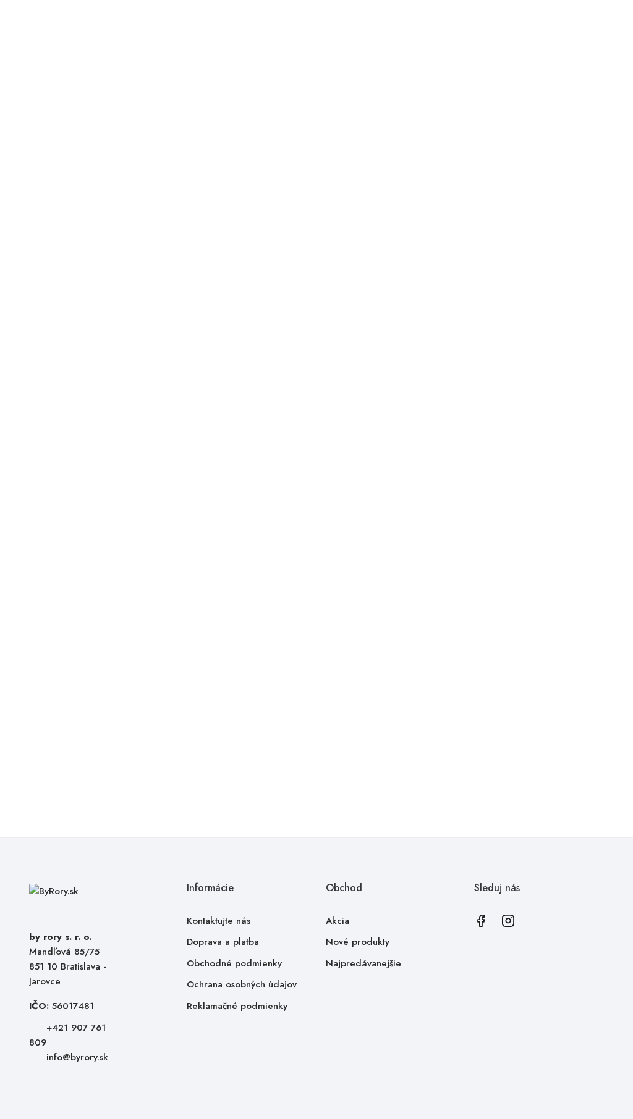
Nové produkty (357, 942)
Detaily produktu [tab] (345, 484)
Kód (344, 180)
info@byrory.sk (77, 1057)
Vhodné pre (360, 210)
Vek (343, 225)
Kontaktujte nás (218, 921)
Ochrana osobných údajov (242, 984)
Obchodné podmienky (234, 963)
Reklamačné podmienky (237, 1006)
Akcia (337, 921)
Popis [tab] (252, 484)
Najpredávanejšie (363, 963)
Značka (350, 195)
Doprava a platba (223, 942)
